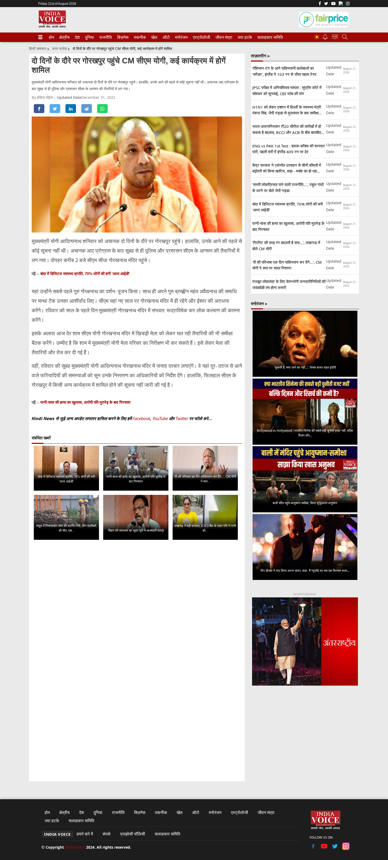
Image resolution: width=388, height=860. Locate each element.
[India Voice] (52, 27)
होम (51, 37)
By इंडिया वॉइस (43, 97)
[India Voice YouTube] (324, 848)
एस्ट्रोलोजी (200, 37)
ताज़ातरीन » (260, 56)
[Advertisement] (305, 734)
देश (77, 37)
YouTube (161, 418)
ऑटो (166, 37)
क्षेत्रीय (63, 37)
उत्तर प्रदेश (59, 48)
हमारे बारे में (85, 834)
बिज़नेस (122, 37)
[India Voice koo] (341, 4)
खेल (154, 37)
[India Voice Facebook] (320, 4)
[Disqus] (136, 611)
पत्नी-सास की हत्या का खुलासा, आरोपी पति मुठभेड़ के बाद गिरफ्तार (85, 402)
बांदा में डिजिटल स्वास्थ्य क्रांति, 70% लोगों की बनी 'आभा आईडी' (85, 273)
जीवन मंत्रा (222, 37)
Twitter (182, 418)
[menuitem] (51, 37)
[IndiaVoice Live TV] (335, 37)
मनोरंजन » (259, 303)
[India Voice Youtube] (333, 4)
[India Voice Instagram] (348, 4)
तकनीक (139, 37)
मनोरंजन (180, 37)
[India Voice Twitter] (326, 4)
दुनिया (89, 37)
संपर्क (106, 834)
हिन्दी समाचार (37, 48)
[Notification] (325, 38)
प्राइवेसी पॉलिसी (132, 834)
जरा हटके (244, 37)
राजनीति (104, 37)
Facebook (141, 418)
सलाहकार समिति (268, 37)
